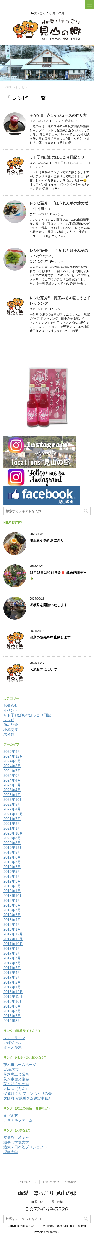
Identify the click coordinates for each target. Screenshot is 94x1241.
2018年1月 (12, 929)
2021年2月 (12, 824)
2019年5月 (12, 872)
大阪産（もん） (16, 1089)
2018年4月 (12, 920)
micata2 (54, 1232)
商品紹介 (71, 121)
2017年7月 (12, 958)
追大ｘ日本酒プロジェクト (25, 1147)
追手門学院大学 (16, 1142)
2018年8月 (12, 905)
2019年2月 (12, 886)
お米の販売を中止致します (50, 637)
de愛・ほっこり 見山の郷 (47, 1193)
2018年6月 (12, 915)
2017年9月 (12, 949)
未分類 (8, 734)
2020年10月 (13, 833)
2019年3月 (12, 881)
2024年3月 (12, 785)
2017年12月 (13, 934)
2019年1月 (12, 891)
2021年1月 (12, 828)
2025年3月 (12, 751)
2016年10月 (13, 1001)
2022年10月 (13, 800)
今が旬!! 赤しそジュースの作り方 (58, 115)
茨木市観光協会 (16, 1079)
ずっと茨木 (12, 1047)
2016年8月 (12, 1006)
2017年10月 (13, 944)
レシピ (59, 121)
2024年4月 (12, 780)
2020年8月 (12, 838)
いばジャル (12, 1043)
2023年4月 (12, 790)
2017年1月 (12, 987)
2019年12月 (13, 848)
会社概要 (70, 1182)
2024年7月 (12, 771)
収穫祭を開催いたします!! (50, 605)
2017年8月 (12, 953)
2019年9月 (12, 852)
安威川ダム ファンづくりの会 (27, 1093)
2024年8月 (12, 766)
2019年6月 (12, 867)
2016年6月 (12, 1016)
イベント (10, 710)
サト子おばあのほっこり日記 (27, 715)
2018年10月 (13, 896)
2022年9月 (12, 804)
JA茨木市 (11, 1069)
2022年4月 (12, 809)
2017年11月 (13, 939)
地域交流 (10, 730)
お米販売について (43, 669)
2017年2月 (12, 982)
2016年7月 (12, 1011)
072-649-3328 (48, 1209)
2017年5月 (12, 968)
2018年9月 (12, 900)
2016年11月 (13, 997)
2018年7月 (12, 910)
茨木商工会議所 (16, 1074)
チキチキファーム (18, 1120)
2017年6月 (12, 963)
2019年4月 (12, 876)
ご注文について (27, 1182)
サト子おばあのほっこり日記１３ (57, 157)
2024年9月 (12, 761)
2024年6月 (12, 776)
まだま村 (10, 1115)
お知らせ (10, 705)
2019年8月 (12, 857)
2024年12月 (13, 756)
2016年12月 (13, 992)
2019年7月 (12, 862)
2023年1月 (12, 795)
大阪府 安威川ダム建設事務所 (27, 1098)
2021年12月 (13, 814)
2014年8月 (12, 1021)
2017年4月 (12, 973)
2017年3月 (12, 977)
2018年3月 (12, 925)
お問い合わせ (51, 1182)
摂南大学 (10, 1152)
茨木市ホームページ (19, 1065)
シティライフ (14, 1038)
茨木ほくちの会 (16, 1084)
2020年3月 (12, 843)
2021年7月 (12, 819)
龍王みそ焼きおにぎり (47, 540)
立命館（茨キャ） (18, 1137)
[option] (47, 62)
